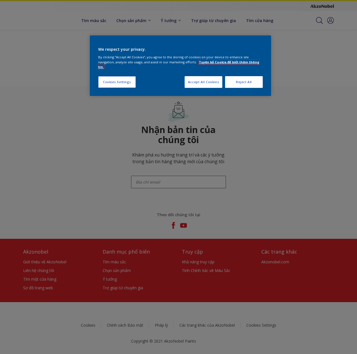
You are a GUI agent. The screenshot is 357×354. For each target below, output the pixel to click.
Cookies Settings (117, 82)
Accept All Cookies (203, 82)
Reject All (244, 82)
